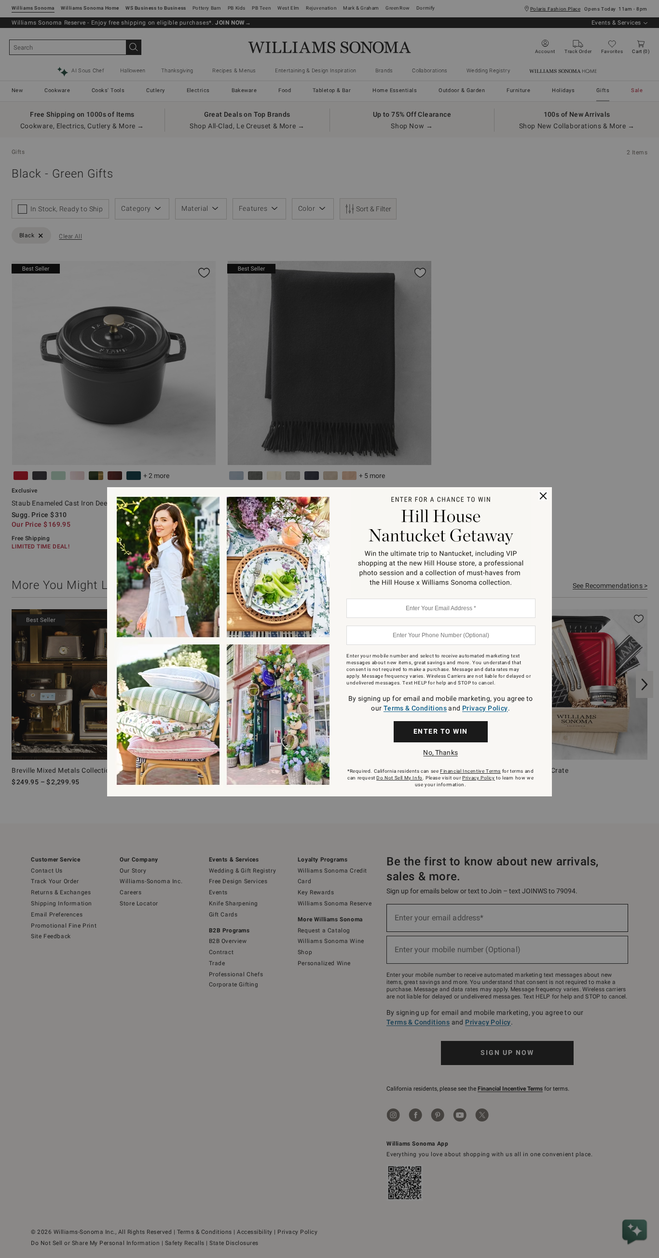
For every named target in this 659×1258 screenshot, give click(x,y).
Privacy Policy (485, 708)
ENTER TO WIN (440, 731)
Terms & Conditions (415, 708)
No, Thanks (440, 752)
